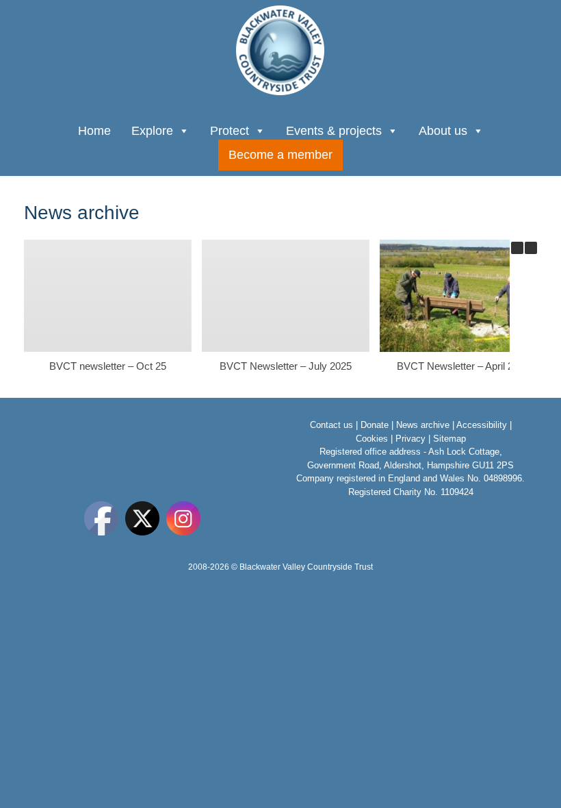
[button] (531, 248)
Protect (229, 131)
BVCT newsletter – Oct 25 (107, 366)
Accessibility (481, 425)
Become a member (280, 155)
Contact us (331, 425)
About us (443, 131)
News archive (422, 425)
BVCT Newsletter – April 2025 (463, 366)
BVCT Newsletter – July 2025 (286, 366)
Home (94, 131)
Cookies (372, 438)
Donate (375, 425)
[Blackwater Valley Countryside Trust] (280, 50)
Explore (152, 131)
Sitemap (449, 438)
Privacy (410, 438)
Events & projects (334, 131)
